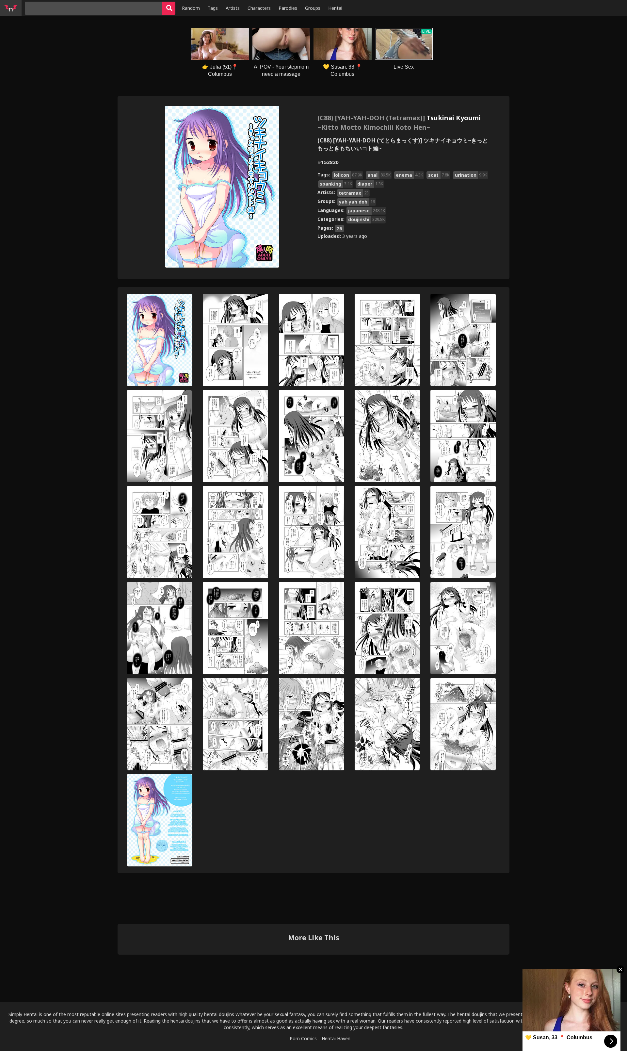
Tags (213, 8)
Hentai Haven (336, 1038)
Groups (312, 8)
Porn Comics (303, 1038)
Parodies (288, 8)
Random (191, 8)
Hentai (335, 8)
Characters (259, 8)
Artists (233, 8)
